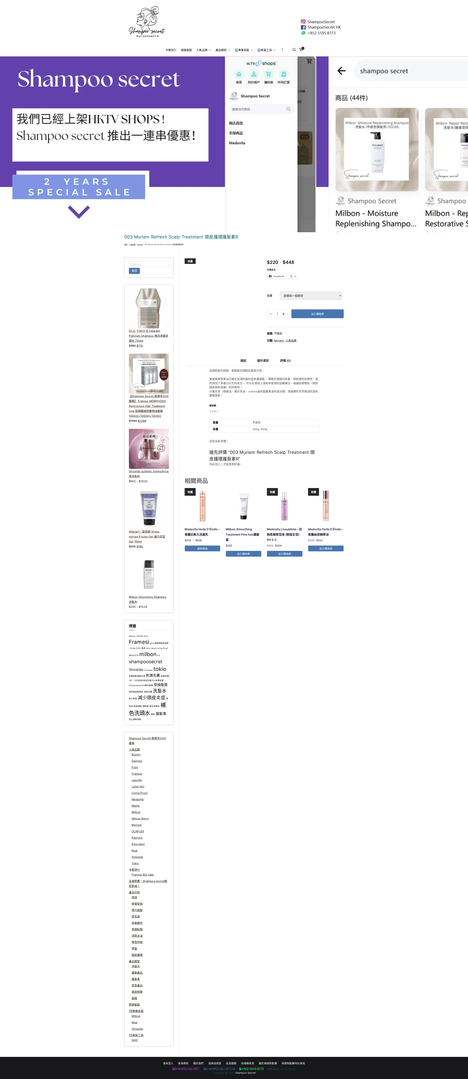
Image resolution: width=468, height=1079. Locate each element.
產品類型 (221, 50)
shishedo (148, 670)
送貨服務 (231, 1063)
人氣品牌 (201, 50)
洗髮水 (160, 691)
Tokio (135, 863)
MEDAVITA (134, 655)
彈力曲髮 (137, 910)
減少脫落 (133, 698)
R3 (158, 655)
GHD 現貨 (140, 648)
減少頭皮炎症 (151, 697)
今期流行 (171, 50)
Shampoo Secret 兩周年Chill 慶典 (147, 741)
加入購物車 (317, 313)
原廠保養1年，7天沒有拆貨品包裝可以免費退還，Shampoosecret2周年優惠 (149, 681)
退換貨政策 (214, 1063)
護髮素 (161, 714)
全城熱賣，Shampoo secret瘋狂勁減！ (148, 883)
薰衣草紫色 (155, 706)
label (153, 648)
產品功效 (134, 892)
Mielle (136, 805)
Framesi (139, 642)
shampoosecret (145, 661)
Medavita (138, 799)
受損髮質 (161, 685)
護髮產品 (137, 972)
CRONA (139, 636)
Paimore (137, 837)
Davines (137, 761)
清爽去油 (137, 935)
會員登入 (168, 1063)
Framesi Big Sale (143, 874)
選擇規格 (202, 548)
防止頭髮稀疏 (135, 719)
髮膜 (134, 998)
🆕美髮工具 (264, 50)
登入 (220, 464)
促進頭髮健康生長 (137, 676)
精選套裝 (186, 50)
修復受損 (137, 903)
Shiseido (136, 670)
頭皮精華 (137, 992)
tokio (159, 669)
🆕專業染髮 (242, 50)
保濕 (134, 897)
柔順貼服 (137, 929)
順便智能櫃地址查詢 (293, 1063)
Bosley (132, 636)
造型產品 (137, 985)
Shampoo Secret (245, 1072)
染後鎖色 (137, 923)
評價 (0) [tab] (285, 360)
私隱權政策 (247, 1063)
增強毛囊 (148, 692)
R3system (138, 844)
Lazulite (137, 780)
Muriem (140, 244)
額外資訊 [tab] (263, 360)
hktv (148, 648)
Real (134, 850)
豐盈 (134, 948)
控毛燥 (136, 916)
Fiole (135, 767)
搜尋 (134, 270)
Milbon (136, 812)
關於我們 (198, 1063)
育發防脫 (137, 942)
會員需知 (183, 1063)
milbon (147, 654)
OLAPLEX (138, 831)
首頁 (125, 244)
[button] (209, 50)
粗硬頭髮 (138, 706)
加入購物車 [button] (243, 553)
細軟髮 (146, 706)
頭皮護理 (137, 955)
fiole (146, 636)
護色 (153, 714)
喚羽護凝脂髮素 (136, 692)
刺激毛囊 (153, 675)
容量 (269, 295)
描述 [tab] (243, 360)
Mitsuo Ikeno (140, 818)
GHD (135, 1040)
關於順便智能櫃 (268, 1063)
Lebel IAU (138, 786)
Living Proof (162, 648)
